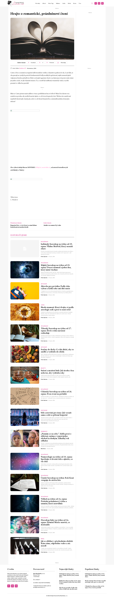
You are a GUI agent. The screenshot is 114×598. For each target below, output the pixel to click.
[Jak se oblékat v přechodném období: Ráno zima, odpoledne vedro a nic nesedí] (24, 545)
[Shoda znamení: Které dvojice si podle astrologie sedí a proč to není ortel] (24, 311)
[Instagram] (99, 3)
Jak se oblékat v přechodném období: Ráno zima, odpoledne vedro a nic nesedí (57, 543)
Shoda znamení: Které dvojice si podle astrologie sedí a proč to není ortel (57, 308)
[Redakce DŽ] (11, 68)
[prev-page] (11, 557)
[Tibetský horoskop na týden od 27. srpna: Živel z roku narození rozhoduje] (24, 333)
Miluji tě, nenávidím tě (43, 167)
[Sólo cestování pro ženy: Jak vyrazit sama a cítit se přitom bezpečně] (24, 417)
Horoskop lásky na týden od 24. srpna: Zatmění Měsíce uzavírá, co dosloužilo (55, 522)
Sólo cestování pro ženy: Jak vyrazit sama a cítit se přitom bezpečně (56, 413)
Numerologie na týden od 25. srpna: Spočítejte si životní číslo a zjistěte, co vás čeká (57, 459)
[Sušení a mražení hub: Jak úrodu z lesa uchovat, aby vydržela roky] (24, 375)
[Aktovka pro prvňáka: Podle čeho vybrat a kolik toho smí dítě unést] (24, 290)
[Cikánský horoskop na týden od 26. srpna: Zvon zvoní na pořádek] (24, 396)
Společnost (44, 241)
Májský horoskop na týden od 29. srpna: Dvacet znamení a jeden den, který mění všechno (56, 267)
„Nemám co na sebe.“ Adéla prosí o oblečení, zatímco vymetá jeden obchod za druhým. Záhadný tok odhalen (56, 437)
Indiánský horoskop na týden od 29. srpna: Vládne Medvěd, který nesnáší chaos (57, 246)
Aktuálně (44, 283)
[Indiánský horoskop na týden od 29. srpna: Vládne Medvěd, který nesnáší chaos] (24, 248)
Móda (42, 538)
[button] (92, 3)
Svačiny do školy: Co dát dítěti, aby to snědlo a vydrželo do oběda (57, 350)
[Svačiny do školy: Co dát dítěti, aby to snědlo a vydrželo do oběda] (24, 354)
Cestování (44, 410)
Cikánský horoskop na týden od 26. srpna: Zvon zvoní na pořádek (56, 392)
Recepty (43, 368)
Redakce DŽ (22, 68)
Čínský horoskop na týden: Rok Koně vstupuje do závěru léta (57, 478)
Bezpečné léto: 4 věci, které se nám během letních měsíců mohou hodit (23, 226)
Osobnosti (44, 431)
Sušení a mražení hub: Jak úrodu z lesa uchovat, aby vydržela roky (57, 371)
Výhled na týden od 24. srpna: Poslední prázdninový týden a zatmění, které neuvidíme (54, 501)
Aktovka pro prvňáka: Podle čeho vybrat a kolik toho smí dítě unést (55, 287)
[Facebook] (95, 3)
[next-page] (14, 557)
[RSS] (102, 3)
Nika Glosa (43, 448)
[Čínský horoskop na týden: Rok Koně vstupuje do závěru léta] (24, 482)
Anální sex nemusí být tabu (52, 225)
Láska (42, 304)
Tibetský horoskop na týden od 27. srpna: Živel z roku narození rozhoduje (56, 330)
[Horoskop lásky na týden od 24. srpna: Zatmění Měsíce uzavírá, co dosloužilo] (24, 524)
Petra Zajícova (44, 256)
